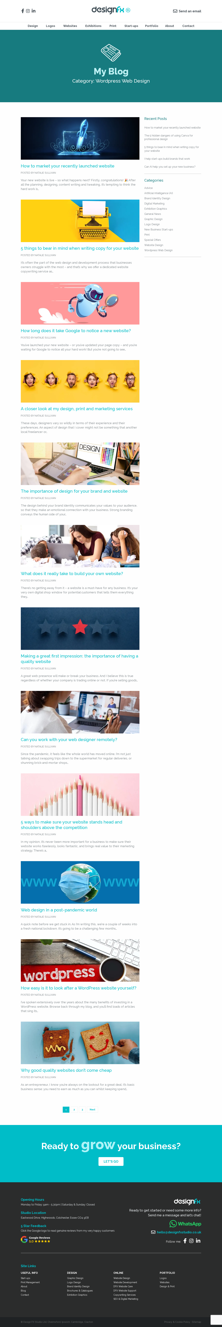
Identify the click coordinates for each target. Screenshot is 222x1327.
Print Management (30, 1282)
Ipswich (66, 1322)
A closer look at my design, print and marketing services (77, 408)
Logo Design (152, 224)
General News (152, 213)
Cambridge (77, 1322)
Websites (165, 1282)
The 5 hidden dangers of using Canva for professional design (168, 137)
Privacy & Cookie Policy (177, 1322)
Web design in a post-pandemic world (59, 910)
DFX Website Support (124, 1290)
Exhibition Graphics (155, 208)
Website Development (125, 1282)
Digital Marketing (154, 203)
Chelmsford (54, 1322)
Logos (163, 1278)
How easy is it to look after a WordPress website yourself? (78, 988)
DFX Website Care (123, 1286)
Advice (148, 188)
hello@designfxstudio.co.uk (179, 1232)
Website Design (153, 245)
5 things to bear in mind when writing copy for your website (80, 248)
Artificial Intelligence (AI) (158, 193)
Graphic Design (153, 219)
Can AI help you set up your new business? (170, 166)
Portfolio (151, 26)
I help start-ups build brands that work (167, 158)
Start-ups (131, 26)
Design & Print (167, 1286)
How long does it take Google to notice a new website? (76, 330)
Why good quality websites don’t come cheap (66, 1070)
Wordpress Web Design (158, 250)
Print (113, 26)
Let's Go (111, 1161)
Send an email (190, 11)
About (169, 26)
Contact (188, 26)
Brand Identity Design (157, 198)
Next (92, 1109)
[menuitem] (33, 26)
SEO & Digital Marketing (125, 1299)
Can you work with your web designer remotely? (69, 739)
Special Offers (152, 239)
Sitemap (196, 1322)
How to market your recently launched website (67, 166)
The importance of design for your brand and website (74, 491)
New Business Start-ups (158, 229)
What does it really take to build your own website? (72, 573)
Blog (23, 1290)
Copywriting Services (124, 1295)
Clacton (88, 1322)
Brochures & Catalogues (80, 1290)
